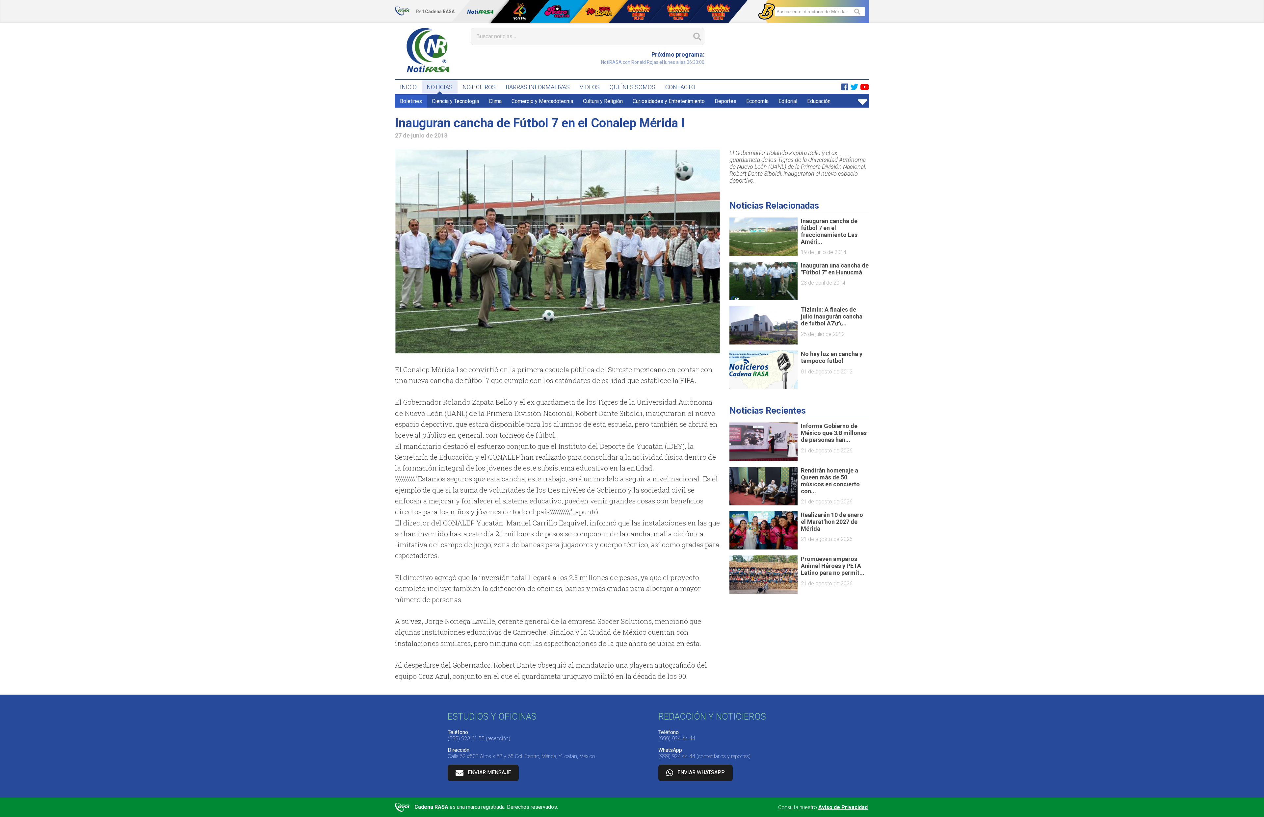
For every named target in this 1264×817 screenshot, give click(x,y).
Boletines (411, 101)
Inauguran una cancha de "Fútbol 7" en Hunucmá (835, 269)
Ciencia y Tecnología (455, 101)
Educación (818, 101)
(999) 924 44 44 (676, 738)
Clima (495, 101)
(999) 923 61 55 (466, 738)
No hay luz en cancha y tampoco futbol (831, 357)
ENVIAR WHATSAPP (701, 772)
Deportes (725, 101)
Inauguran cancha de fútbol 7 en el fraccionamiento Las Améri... (829, 231)
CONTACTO (680, 87)
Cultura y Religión (603, 101)
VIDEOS (590, 87)
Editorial (787, 101)
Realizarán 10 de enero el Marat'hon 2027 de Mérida (832, 521)
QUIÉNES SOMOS (632, 87)
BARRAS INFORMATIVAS (538, 87)
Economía (757, 101)
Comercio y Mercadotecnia (542, 101)
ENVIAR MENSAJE (489, 772)
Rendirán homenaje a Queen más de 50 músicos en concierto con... (830, 481)
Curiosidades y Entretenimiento (669, 101)
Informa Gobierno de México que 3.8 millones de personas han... (834, 432)
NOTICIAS (440, 87)
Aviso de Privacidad (843, 807)
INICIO (408, 87)
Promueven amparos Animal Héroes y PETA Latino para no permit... (832, 565)
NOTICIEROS (479, 87)
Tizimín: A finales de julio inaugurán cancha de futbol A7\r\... (831, 316)
